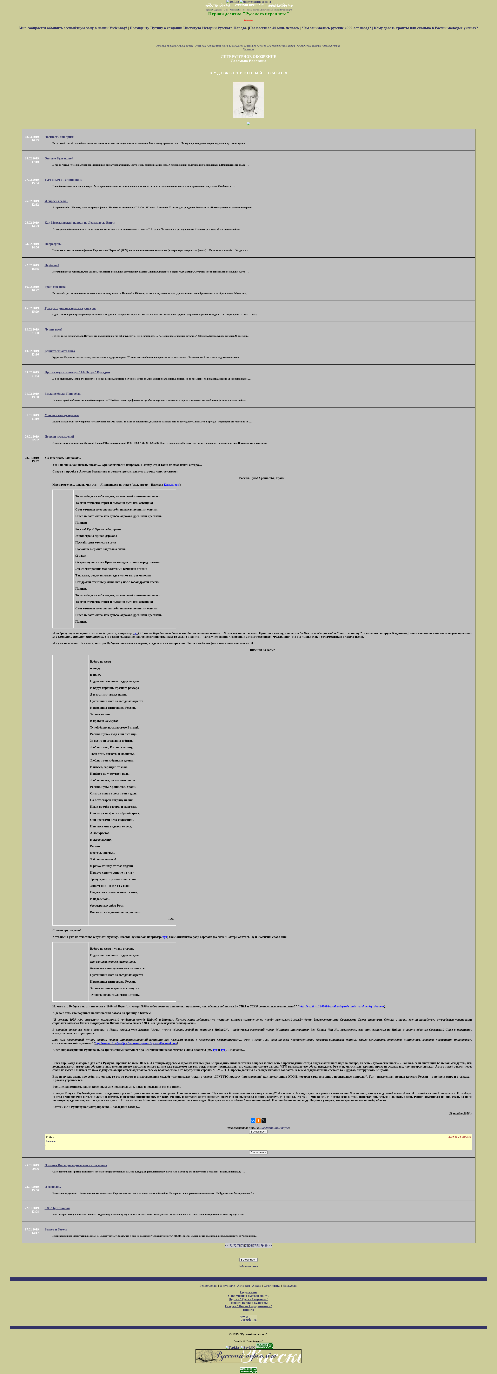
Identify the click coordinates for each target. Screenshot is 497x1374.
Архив (256, 1285)
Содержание (217, 10)
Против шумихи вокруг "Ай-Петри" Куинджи (77, 372)
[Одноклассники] (258, 1120)
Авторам (233, 10)
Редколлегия (208, 1285)
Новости (241, 10)
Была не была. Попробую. (63, 393)
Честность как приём (59, 136)
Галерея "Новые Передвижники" (248, 1306)
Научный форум (285, 10)
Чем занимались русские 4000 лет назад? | (338, 28)
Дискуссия (248, 49)
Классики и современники (281, 45)
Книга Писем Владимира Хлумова (247, 45)
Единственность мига (60, 351)
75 (246, 1245)
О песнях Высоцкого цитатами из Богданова (76, 1165)
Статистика (272, 1285)
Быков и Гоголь (56, 1229)
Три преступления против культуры (70, 308)
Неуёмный (52, 265)
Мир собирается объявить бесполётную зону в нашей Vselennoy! (73, 28)
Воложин (51, 1141)
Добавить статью (248, 1266)
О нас (226, 10)
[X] (264, 1120)
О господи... (53, 1186)
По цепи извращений (59, 436)
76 (250, 1245)
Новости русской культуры (248, 1302)
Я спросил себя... (56, 201)
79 (262, 1245)
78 (258, 1245)
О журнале (227, 1285)
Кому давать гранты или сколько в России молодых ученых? (426, 28)
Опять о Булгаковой (59, 158)
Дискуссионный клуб (269, 10)
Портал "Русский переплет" (248, 1299)
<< (227, 1245)
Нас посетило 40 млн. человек (274, 28)
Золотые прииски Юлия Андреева (175, 45)
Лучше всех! (53, 329)
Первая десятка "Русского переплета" (248, 13)
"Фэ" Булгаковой (57, 1208)
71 (231, 1245)
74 (242, 1245)
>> (270, 1245)
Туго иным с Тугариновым (64, 179)
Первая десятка (253, 10)
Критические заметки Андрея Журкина (318, 45)
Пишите (248, 1309)
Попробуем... (53, 244)
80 (266, 1245)
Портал (208, 10)
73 (238, 1245)
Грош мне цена (55, 286)
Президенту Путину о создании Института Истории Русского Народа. (189, 28)
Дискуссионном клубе (274, 1127)
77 (254, 1245)
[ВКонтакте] (253, 1120)
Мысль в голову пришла (62, 415)
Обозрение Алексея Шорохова (211, 45)
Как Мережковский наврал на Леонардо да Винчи (80, 222)
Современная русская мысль (248, 1295)
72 (234, 1245)
